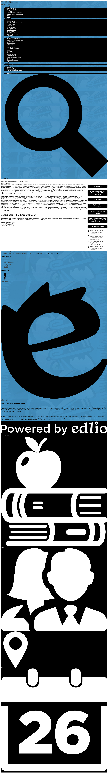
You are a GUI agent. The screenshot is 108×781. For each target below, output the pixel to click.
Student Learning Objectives (14, 57)
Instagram (5, 278)
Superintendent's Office (13, 34)
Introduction (10, 67)
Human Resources (11, 28)
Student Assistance (11, 55)
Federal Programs (11, 24)
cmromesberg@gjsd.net (8, 224)
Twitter (5, 276)
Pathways (9, 51)
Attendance (10, 20)
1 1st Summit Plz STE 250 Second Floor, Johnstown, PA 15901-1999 (18, 253)
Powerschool (7, 260)
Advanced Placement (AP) (13, 38)
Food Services (10, 25)
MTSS (8, 50)
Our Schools (10, 64)
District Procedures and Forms (14, 12)
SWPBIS (9, 58)
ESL (8, 45)
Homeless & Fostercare (13, 48)
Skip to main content (6, 1)
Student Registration (12, 73)
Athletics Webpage (11, 69)
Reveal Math (10, 53)
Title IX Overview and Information (15, 70)
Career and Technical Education (15, 40)
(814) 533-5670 (43, 253)
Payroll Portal (7, 264)
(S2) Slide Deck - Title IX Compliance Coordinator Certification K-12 (96, 237)
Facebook (5, 274)
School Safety (10, 31)
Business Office (11, 21)
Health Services (11, 27)
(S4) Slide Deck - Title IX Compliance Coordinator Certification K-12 (96, 248)
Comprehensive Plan (12, 10)
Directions (9, 11)
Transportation (10, 35)
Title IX (6, 267)
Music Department (11, 30)
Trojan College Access (12, 60)
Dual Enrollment (11, 43)
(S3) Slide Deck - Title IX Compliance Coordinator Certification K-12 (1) (96, 243)
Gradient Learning (11, 47)
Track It (6, 265)
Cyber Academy (11, 41)
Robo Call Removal (9, 262)
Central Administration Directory (15, 23)
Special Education (11, 32)
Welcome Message (11, 8)
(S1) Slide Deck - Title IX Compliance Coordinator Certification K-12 (96, 232)
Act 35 (8, 17)
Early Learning (10, 44)
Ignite (5, 261)
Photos (8, 15)
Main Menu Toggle (5, 4)
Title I (8, 61)
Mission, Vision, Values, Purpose (15, 14)
